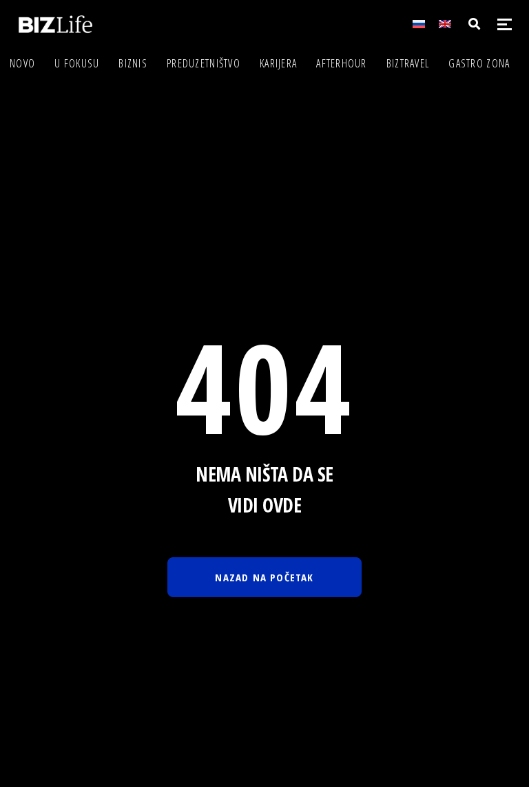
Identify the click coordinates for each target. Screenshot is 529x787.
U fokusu (76, 63)
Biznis (132, 63)
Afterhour (341, 63)
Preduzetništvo (203, 63)
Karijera (278, 63)
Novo (22, 63)
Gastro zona (479, 63)
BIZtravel (408, 63)
